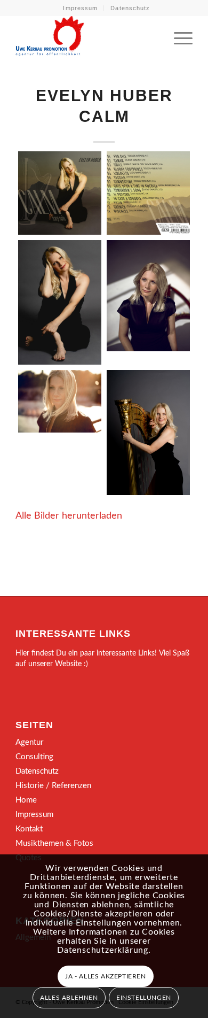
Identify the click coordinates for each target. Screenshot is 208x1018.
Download (29, 162)
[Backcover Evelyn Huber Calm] (148, 193)
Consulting (34, 757)
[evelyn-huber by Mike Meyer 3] (148, 295)
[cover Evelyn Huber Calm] (59, 193)
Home (26, 800)
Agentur (29, 742)
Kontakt (29, 829)
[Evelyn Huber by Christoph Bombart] (59, 302)
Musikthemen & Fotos (54, 843)
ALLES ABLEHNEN (69, 997)
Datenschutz (130, 8)
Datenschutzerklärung (102, 950)
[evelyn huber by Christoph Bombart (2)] (148, 432)
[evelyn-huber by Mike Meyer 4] (59, 401)
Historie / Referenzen (53, 786)
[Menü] (178, 37)
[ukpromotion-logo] (86, 37)
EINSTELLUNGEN (143, 997)
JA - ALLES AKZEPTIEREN (105, 976)
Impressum (80, 8)
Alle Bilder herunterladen (68, 516)
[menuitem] (80, 8)
